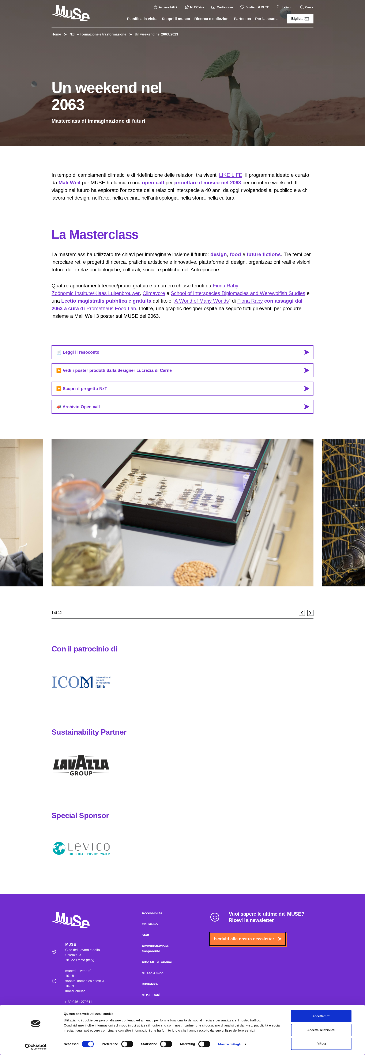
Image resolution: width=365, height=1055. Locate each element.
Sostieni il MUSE (257, 7)
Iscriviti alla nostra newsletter (244, 939)
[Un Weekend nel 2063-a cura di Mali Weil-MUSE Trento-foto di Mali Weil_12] (182, 512)
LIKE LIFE (230, 175)
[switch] (127, 1044)
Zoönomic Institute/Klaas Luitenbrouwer (96, 293)
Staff (145, 935)
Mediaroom (225, 7)
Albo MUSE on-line (157, 962)
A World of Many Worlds (201, 301)
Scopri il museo (176, 19)
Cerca (309, 7)
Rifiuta (321, 1043)
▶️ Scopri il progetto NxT (81, 388)
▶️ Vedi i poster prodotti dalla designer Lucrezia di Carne (114, 370)
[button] (302, 613)
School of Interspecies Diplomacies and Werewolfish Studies (238, 293)
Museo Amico (152, 973)
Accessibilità (168, 7)
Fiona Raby (225, 285)
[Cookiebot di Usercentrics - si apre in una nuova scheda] (35, 1047)
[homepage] (71, 13)
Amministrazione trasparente (155, 948)
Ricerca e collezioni (212, 19)
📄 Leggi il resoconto (77, 352)
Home (56, 34)
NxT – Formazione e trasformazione (97, 34)
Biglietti (297, 18)
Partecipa (242, 19)
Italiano (287, 7)
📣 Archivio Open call (78, 406)
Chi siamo (150, 924)
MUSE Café (151, 995)
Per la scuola (267, 19)
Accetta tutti (321, 1016)
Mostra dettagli (229, 1044)
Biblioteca (150, 984)
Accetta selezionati (321, 1030)
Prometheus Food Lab (111, 308)
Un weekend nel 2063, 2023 (156, 34)
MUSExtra (197, 7)
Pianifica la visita (142, 19)
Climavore (154, 293)
